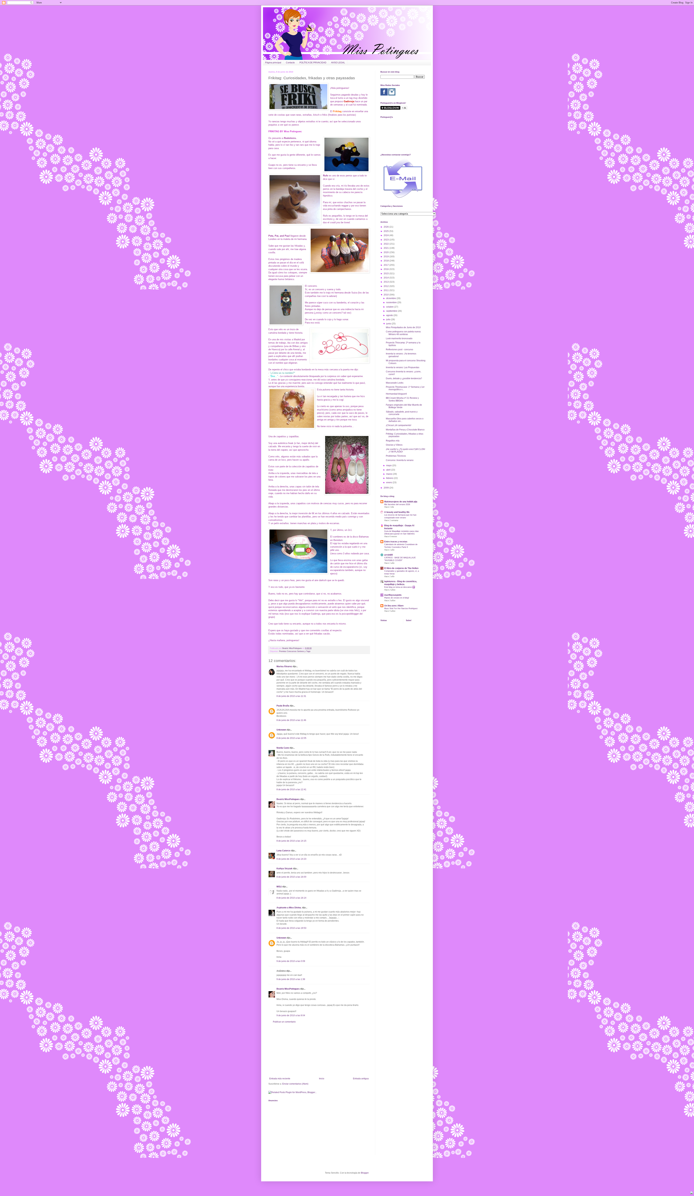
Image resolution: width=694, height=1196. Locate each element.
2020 (386, 252)
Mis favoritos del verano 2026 (397, 504)
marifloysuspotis (393, 595)
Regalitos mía (392, 440)
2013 (386, 282)
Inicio (321, 1078)
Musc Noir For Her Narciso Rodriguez (401, 608)
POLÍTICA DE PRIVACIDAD (312, 62)
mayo (389, 465)
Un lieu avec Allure (394, 605)
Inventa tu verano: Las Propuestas (402, 367)
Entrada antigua (361, 1078)
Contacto (290, 62)
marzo (389, 474)
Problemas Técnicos (396, 456)
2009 (386, 487)
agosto (389, 315)
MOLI (279, 886)
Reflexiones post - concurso (399, 349)
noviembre (391, 302)
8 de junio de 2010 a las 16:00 (291, 877)
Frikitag (337, 111)
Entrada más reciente (279, 1078)
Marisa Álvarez (284, 666)
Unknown (281, 730)
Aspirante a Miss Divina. (289, 907)
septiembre (392, 311)
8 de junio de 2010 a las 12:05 (291, 738)
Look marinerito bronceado (399, 338)
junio (389, 323)
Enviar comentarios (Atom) (295, 1084)
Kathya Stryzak (284, 868)
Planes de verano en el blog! (396, 598)
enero (389, 482)
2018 (386, 260)
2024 (386, 235)
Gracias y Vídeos (394, 445)
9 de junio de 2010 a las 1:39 (291, 979)
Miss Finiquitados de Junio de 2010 (403, 327)
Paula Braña (283, 705)
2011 (386, 290)
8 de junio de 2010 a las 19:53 (291, 928)
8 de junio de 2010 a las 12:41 (291, 789)
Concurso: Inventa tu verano (400, 460)
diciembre (391, 298)
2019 (386, 256)
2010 (386, 294)
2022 (386, 244)
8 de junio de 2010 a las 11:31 (291, 696)
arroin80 (388, 555)
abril (388, 470)
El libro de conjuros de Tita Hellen (401, 568)
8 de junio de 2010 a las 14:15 (291, 841)
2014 (386, 277)
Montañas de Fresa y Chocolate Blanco (405, 429)
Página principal (273, 62)
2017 (386, 265)
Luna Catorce (283, 850)
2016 (386, 269)
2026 (386, 227)
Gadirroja (349, 101)
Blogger (365, 1173)
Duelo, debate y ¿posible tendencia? (404, 378)
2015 (386, 273)
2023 (386, 239)
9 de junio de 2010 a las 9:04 (291, 1015)
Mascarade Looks (394, 383)
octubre (390, 307)
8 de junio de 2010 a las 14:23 (291, 859)
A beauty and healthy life (397, 512)
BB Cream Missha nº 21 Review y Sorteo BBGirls (402, 399)
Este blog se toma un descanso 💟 (399, 587)
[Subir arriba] (691, 1193)
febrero (390, 478)
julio (388, 319)
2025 (386, 231)
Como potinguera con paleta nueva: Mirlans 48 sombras (403, 332)
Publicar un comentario (284, 1022)
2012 (386, 286)
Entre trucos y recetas (395, 541)
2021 (386, 248)
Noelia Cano (283, 748)
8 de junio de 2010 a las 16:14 (291, 898)
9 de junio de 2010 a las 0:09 (291, 961)
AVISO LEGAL (338, 62)
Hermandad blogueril (396, 394)
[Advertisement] (319, 1050)
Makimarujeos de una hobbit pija (400, 501)
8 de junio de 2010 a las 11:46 (291, 720)
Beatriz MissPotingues (292, 648)
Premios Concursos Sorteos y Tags (294, 651)
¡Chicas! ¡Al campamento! (398, 425)
